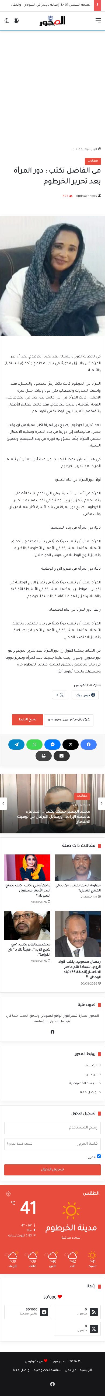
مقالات (77, 149)
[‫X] (70, 744)
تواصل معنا (88, 1092)
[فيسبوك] (88, 744)
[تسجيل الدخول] (16, 23)
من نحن (91, 1075)
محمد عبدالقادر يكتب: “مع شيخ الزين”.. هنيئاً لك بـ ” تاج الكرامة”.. (29, 950)
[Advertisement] (52, 88)
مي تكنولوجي (34, 1362)
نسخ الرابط (27, 720)
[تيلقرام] (16, 744)
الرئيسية (91, 149)
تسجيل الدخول (52, 1170)
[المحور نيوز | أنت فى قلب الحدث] (52, 21)
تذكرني (92, 1157)
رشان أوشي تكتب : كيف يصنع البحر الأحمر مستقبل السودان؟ (27, 891)
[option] (52, 803)
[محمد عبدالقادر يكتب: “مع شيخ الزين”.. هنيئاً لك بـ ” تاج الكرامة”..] (27, 925)
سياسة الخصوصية (83, 1084)
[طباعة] (44, 756)
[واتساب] (34, 744)
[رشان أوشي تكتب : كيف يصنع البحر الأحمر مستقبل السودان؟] (27, 867)
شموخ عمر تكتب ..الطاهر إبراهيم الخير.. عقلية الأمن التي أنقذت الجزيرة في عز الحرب (54, 819)
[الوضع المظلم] (6, 23)
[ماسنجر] (52, 744)
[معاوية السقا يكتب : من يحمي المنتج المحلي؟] (78, 867)
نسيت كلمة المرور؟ (19, 1144)
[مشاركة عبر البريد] (62, 756)
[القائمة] (98, 23)
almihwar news (86, 196)
